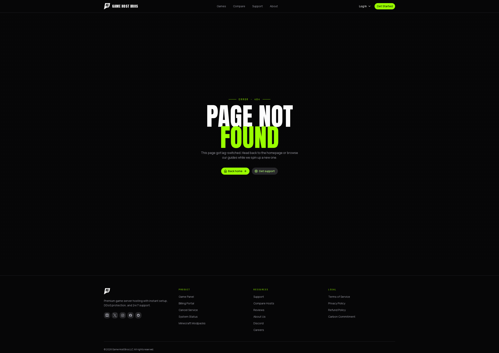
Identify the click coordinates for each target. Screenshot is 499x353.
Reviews (258, 310)
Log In (363, 6)
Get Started (385, 6)
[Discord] (107, 315)
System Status (188, 316)
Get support (267, 171)
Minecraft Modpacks (192, 323)
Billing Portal (186, 303)
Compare (239, 6)
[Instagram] (123, 315)
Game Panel (186, 296)
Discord (258, 323)
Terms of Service (339, 296)
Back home (235, 171)
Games (221, 6)
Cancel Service (188, 310)
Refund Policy (337, 310)
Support (257, 6)
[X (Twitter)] (115, 315)
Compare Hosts (263, 303)
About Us (259, 316)
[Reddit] (138, 315)
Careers (258, 330)
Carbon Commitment (341, 316)
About (274, 6)
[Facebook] (130, 315)
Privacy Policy (336, 303)
